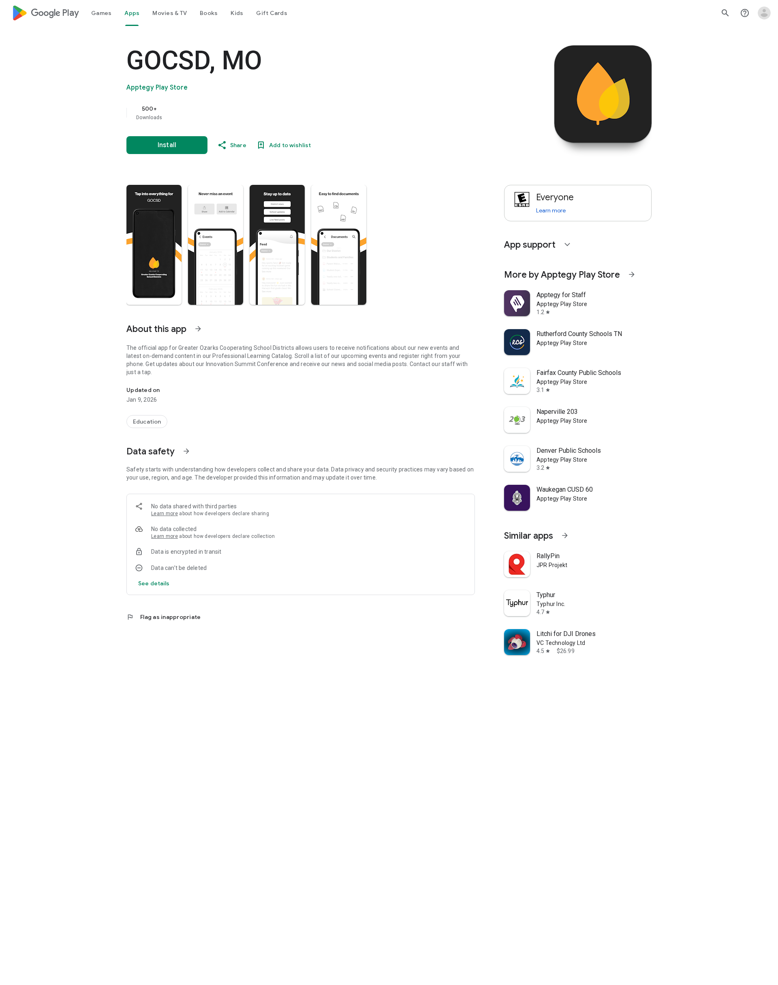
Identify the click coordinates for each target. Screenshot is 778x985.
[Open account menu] (764, 13)
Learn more (164, 513)
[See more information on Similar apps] (565, 535)
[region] (288, 113)
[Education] (146, 421)
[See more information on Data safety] (186, 451)
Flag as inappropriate (163, 617)
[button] (154, 245)
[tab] (101, 13)
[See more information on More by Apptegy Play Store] (631, 274)
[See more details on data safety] (154, 583)
